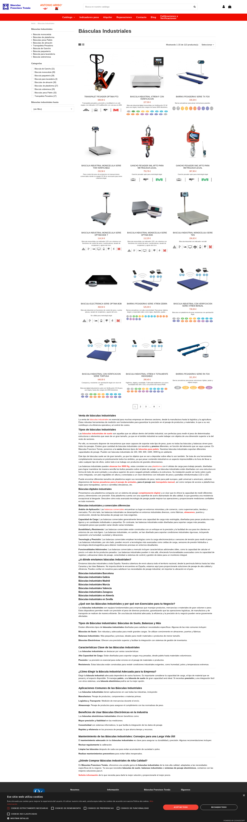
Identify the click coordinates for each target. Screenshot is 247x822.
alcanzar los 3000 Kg (119, 466)
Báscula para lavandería (44, 54)
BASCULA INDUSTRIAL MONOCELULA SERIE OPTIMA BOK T (101, 234)
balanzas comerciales (114, 509)
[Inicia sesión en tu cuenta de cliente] (224, 7)
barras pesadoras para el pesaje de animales (114, 482)
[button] (68, 17)
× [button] (244, 795)
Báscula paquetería (42, 51)
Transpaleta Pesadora (43, 45)
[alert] (123, 807)
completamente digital (149, 493)
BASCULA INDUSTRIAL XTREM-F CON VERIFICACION (147, 98)
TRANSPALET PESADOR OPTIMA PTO (101, 97)
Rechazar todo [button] (219, 807)
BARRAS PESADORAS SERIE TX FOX (193, 97)
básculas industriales (99, 419)
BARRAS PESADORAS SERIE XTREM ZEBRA (147, 304)
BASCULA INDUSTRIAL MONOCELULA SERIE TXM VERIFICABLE (101, 167)
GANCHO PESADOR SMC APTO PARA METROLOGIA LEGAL (193, 167)
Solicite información (88, 775)
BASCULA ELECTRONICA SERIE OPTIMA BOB (101, 304)
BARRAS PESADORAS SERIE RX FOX (193, 374)
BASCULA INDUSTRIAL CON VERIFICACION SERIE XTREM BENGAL (193, 305)
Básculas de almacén (42, 43)
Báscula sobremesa (42, 57)
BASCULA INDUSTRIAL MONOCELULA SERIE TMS (193, 234)
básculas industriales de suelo (97, 433)
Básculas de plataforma (43, 37)
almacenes (189, 512)
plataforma (157, 466)
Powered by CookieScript (234, 820)
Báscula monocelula (42, 34)
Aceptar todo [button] (181, 807)
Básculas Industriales (41, 29)
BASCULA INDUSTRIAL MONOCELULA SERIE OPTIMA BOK (147, 234)
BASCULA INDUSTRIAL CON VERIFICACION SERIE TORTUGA (101, 375)
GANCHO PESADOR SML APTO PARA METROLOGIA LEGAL (147, 167)
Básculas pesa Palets (42, 40)
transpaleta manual (165, 482)
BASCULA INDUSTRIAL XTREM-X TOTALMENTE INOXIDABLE (147, 375)
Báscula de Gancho (42, 48)
